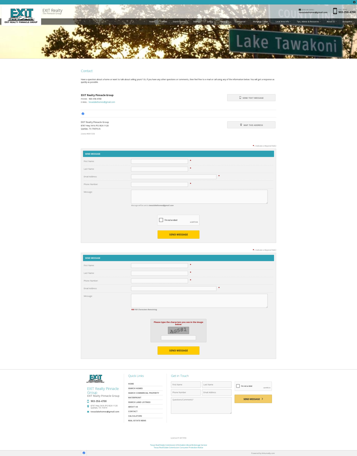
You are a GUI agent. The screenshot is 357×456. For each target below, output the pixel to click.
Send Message (178, 234)
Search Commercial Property (143, 393)
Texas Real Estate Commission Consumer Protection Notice (178, 447)
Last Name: (89, 169)
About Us (133, 406)
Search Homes (135, 388)
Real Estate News (137, 420)
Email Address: (90, 176)
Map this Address (253, 125)
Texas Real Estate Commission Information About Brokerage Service (178, 445)
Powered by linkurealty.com (263, 453)
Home (152, 21)
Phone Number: (91, 184)
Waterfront (134, 397)
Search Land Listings (139, 402)
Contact (163, 21)
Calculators (135, 416)
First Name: (89, 161)
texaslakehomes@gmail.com (102, 102)
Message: (88, 192)
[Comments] (201, 412)
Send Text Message (253, 98)
